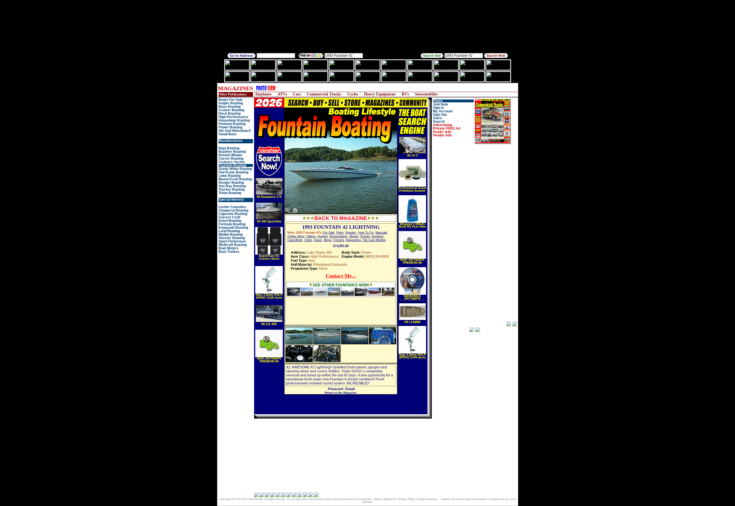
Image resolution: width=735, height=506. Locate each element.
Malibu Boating (230, 234)
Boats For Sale (230, 99)
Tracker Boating (231, 189)
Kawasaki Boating (233, 227)
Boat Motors (228, 248)
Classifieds (295, 240)
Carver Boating (230, 158)
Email (350, 389)
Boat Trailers (228, 251)
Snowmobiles (426, 94)
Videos (311, 236)
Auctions (378, 236)
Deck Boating (229, 113)
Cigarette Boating (232, 213)
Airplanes (263, 94)
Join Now (440, 104)
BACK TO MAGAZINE (340, 218)
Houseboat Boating (234, 120)
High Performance (233, 117)
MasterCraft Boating (235, 179)
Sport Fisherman (232, 241)
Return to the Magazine (341, 392)
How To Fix (366, 232)
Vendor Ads (442, 135)
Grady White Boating (235, 168)
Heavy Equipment (380, 94)
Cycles (352, 94)
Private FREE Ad (446, 128)
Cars (297, 94)
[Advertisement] (386, 88)
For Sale (328, 232)
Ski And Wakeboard (234, 130)
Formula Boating (231, 224)
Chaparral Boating (233, 210)
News (318, 240)
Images (323, 236)
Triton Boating (229, 193)
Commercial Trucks (324, 94)
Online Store (296, 236)
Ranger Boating (231, 182)
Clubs (308, 240)
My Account (442, 111)
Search (439, 121)
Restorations (338, 236)
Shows (354, 236)
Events (365, 236)
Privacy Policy (407, 499)
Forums (338, 240)
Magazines (353, 240)
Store (437, 118)
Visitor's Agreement (385, 499)
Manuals (381, 232)
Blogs (328, 240)
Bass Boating (229, 106)
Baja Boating (228, 148)
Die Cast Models (374, 240)
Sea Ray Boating (232, 186)
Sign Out (440, 114)
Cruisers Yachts (231, 162)
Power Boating (230, 127)
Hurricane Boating (233, 172)
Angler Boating (230, 103)
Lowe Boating (229, 175)
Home (438, 100)
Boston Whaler (230, 155)
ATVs (282, 94)
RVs (405, 94)
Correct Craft (229, 217)
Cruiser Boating (231, 110)
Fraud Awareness (427, 499)
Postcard (335, 389)
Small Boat (227, 134)
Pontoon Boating (231, 123)
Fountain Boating (232, 165)
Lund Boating (229, 231)
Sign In (438, 107)
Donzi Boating (229, 220)
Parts (340, 232)
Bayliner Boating (232, 151)
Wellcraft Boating (232, 244)
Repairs (350, 232)
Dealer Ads (442, 131)
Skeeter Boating (231, 238)
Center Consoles (232, 207)
